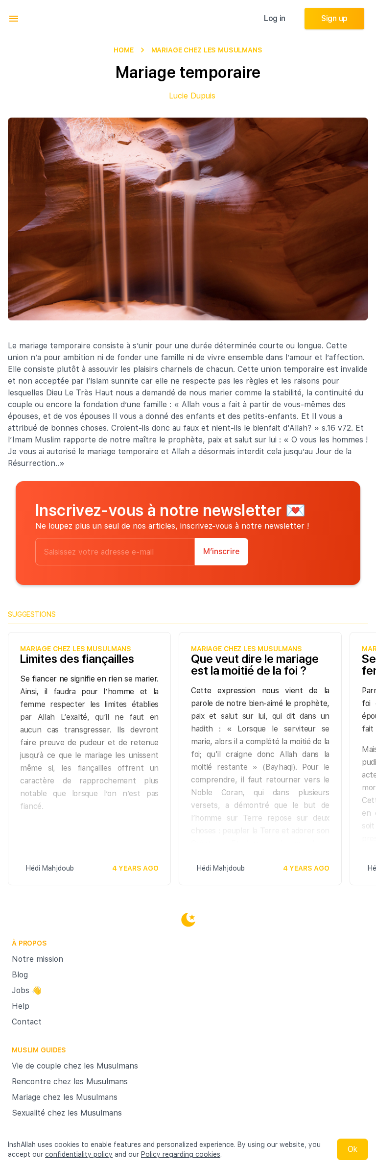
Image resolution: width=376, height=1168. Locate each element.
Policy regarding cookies (180, 1154)
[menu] (13, 18)
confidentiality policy (79, 1154)
